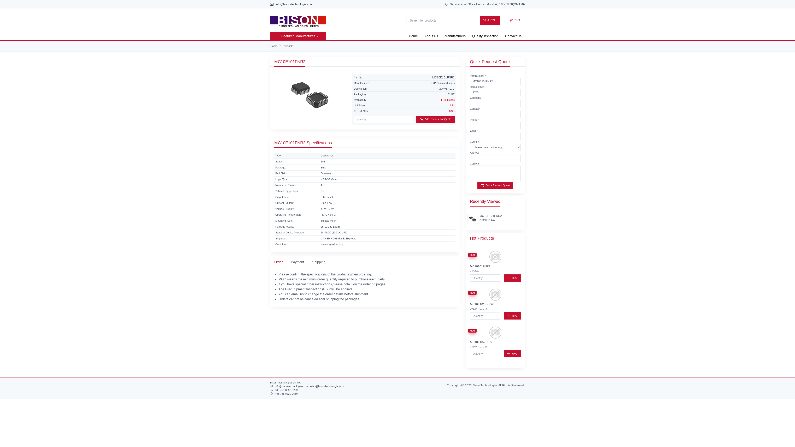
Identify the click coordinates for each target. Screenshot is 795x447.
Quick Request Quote (498, 185)
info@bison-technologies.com (295, 4)
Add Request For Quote (438, 119)
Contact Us (513, 36)
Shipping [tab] (318, 262)
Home (413, 36)
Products (288, 46)
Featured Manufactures (298, 36)
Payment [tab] (297, 262)
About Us (431, 36)
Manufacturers (455, 36)
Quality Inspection (485, 36)
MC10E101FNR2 (490, 215)
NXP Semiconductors (443, 83)
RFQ (516, 20)
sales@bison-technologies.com (327, 386)
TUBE (451, 94)
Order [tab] (278, 262)
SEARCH (489, 20)
